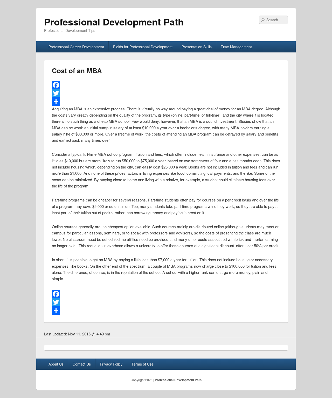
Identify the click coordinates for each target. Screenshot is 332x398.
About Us (56, 364)
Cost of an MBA (77, 70)
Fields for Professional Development (142, 46)
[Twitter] (166, 93)
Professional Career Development (76, 46)
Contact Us (82, 364)
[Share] (166, 101)
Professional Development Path (114, 21)
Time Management (236, 46)
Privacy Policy (111, 364)
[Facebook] (166, 85)
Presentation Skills (197, 46)
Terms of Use (143, 364)
